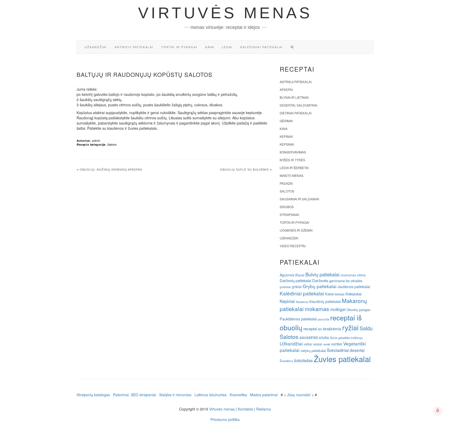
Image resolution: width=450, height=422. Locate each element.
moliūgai (337, 309)
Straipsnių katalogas (93, 394)
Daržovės (320, 280)
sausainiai (308, 337)
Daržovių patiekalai (295, 280)
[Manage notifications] (438, 410)
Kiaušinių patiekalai (325, 301)
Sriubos (287, 206)
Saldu (366, 328)
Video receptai (292, 246)
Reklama (263, 409)
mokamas (317, 309)
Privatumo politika (225, 419)
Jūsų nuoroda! (299, 394)
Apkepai (286, 89)
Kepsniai (287, 144)
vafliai (308, 344)
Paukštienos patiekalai (298, 318)
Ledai (227, 47)
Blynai (299, 274)
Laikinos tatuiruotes (211, 394)
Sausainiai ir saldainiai (299, 199)
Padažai (286, 183)
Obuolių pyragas (358, 309)
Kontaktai (245, 409)
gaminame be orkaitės (345, 280)
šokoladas (303, 360)
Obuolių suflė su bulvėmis (244, 169)
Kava (209, 47)
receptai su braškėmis (322, 328)
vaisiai (317, 344)
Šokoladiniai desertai (345, 350)
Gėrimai (286, 121)
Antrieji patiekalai (134, 47)
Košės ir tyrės (292, 160)
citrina (361, 275)
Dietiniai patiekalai (295, 113)
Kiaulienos (302, 302)
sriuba (324, 337)
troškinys (357, 338)
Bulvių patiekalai (322, 274)
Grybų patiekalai (319, 286)
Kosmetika (238, 394)
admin (96, 140)
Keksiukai (353, 293)
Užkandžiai (96, 47)
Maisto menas (291, 175)
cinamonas (348, 275)
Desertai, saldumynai (298, 105)
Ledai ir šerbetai (294, 167)
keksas (340, 294)
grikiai (297, 286)
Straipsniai (289, 214)
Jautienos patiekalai (354, 286)
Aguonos (287, 274)
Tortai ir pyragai (179, 47)
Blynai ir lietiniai (294, 97)
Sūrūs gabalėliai (340, 338)
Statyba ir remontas (175, 394)
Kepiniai (286, 136)
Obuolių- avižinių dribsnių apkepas (111, 169)
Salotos (112, 144)
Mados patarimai (264, 394)
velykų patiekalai (313, 350)
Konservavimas (293, 152)
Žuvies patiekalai (342, 358)
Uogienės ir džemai (296, 230)
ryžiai (350, 327)
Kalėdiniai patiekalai (261, 47)
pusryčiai (323, 319)
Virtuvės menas (225, 13)
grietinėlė (285, 287)
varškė (336, 343)
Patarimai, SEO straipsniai (134, 394)
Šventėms (286, 361)
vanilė (326, 344)
